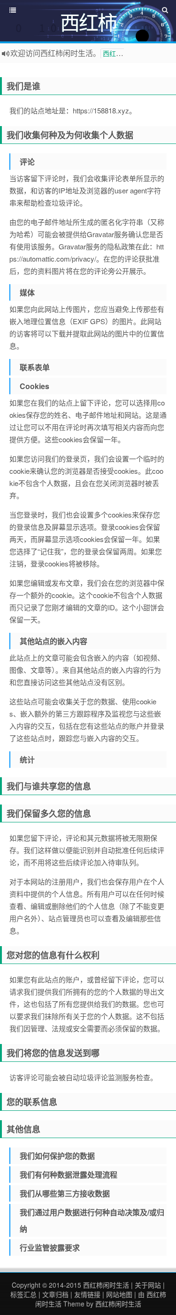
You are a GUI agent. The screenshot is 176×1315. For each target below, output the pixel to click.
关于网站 (148, 1285)
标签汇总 (23, 1294)
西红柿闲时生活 (106, 1285)
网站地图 (119, 1294)
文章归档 (55, 1294)
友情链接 (87, 1294)
